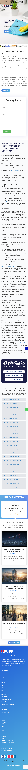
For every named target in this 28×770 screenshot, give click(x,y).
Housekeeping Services (6, 699)
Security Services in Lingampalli (11, 452)
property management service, (13, 343)
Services (3, 677)
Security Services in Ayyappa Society (12, 487)
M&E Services (4, 709)
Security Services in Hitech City (11, 399)
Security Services (5, 701)
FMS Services (4, 696)
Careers (3, 682)
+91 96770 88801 (19, 1)
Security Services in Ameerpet (11, 426)
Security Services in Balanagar (11, 422)
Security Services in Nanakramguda (12, 460)
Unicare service (10, 202)
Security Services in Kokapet (10, 471)
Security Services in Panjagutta (11, 433)
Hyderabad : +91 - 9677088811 (7, 744)
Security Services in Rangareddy (11, 483)
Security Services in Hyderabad (14, 379)
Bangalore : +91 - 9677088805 (7, 742)
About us (3, 674)
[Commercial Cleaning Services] (3, 46)
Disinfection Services (5, 714)
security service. (15, 170)
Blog (2, 680)
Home (2, 672)
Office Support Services (6, 707)
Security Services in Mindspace (11, 411)
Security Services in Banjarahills (11, 430)
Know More (7, 31)
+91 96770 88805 (10, 1)
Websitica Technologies (16, 765)
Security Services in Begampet (11, 437)
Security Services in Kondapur (11, 407)
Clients (2, 687)
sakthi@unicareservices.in (6, 750)
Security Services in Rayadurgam (12, 449)
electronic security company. (9, 266)
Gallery (2, 685)
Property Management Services (7, 704)
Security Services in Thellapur (11, 479)
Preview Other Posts (14, 642)
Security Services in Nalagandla (11, 475)
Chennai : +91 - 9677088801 (7, 740)
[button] (14, 518)
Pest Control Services (5, 712)
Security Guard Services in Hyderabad (14, 371)
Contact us (3, 690)
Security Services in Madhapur (11, 403)
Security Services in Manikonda (11, 464)
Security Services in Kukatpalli (11, 418)
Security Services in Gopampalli (11, 468)
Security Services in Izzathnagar (11, 414)
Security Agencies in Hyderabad (14, 375)
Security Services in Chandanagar (12, 456)
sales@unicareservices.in (6, 748)
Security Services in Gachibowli (11, 445)
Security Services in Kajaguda (11, 441)
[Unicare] (9, 46)
